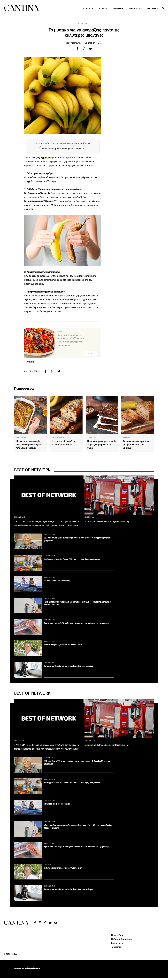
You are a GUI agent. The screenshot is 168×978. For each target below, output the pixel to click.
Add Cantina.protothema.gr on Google (61, 148)
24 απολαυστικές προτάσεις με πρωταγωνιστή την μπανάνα (136, 444)
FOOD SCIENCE (58, 437)
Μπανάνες (30, 362)
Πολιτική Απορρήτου (121, 939)
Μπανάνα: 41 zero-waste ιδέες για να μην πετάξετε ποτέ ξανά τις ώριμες (28, 444)
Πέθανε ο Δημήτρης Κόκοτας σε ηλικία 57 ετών (63, 644)
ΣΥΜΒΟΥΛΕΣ (84, 24)
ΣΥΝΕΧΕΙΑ (90, 353)
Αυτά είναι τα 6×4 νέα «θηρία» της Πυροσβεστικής (106, 521)
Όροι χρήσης (117, 935)
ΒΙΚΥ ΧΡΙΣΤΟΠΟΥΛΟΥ (73, 43)
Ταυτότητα (116, 946)
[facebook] (77, 48)
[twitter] (90, 48)
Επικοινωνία (117, 942)
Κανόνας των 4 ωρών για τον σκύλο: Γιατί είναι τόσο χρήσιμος (68, 666)
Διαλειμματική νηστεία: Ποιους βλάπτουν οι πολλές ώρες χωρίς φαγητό (72, 559)
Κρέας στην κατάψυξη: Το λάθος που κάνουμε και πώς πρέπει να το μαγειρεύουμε (76, 623)
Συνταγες (88, 8)
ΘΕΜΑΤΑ (126, 437)
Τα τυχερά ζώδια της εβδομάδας (57, 580)
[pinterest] (84, 48)
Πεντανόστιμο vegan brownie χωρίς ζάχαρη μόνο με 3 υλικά (101, 444)
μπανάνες (48, 157)
